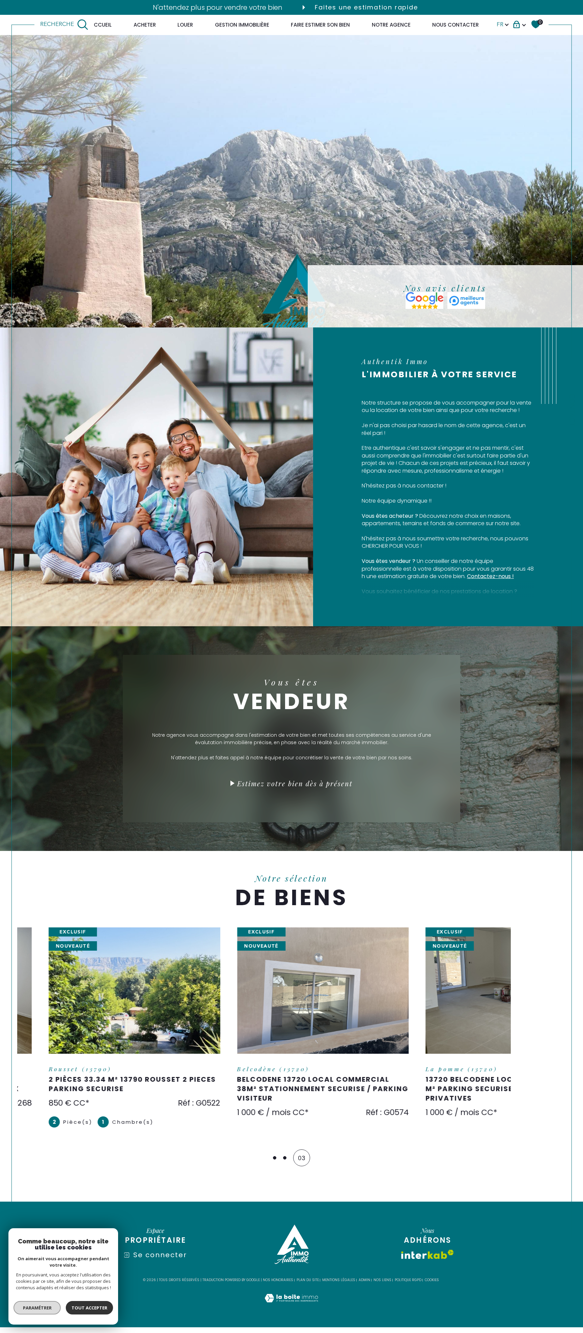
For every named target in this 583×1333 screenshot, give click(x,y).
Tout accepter (89, 1308)
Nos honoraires (278, 1276)
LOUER (185, 24)
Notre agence (391, 24)
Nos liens (382, 1276)
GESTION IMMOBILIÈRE (242, 24)
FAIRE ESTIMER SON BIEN (320, 24)
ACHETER (145, 24)
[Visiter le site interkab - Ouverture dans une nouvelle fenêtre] (427, 1251)
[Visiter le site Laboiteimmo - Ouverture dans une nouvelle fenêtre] (291, 1302)
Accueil (101, 24)
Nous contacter (455, 24)
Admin (364, 1276)
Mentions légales (338, 1276)
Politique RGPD (408, 1276)
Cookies (432, 1276)
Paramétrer (37, 1308)
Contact (571, 410)
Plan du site (308, 1276)
